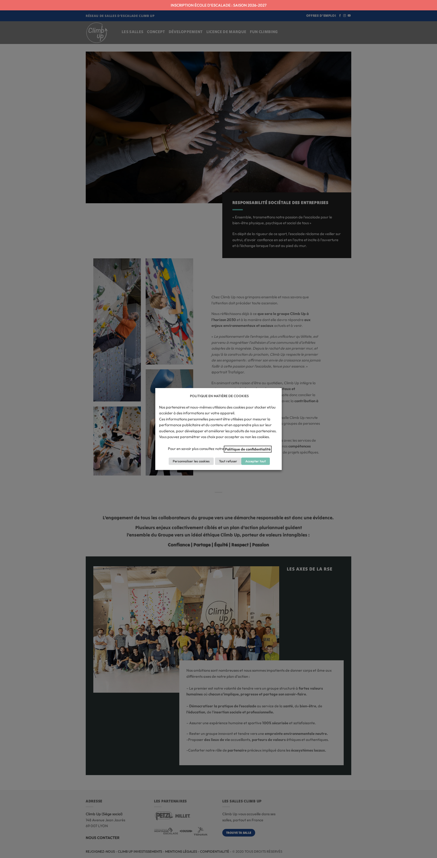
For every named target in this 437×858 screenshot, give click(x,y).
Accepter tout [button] (255, 461)
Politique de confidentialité (248, 449)
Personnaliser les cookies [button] (191, 461)
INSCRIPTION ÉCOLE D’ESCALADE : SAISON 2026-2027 (219, 5)
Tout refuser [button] (228, 461)
